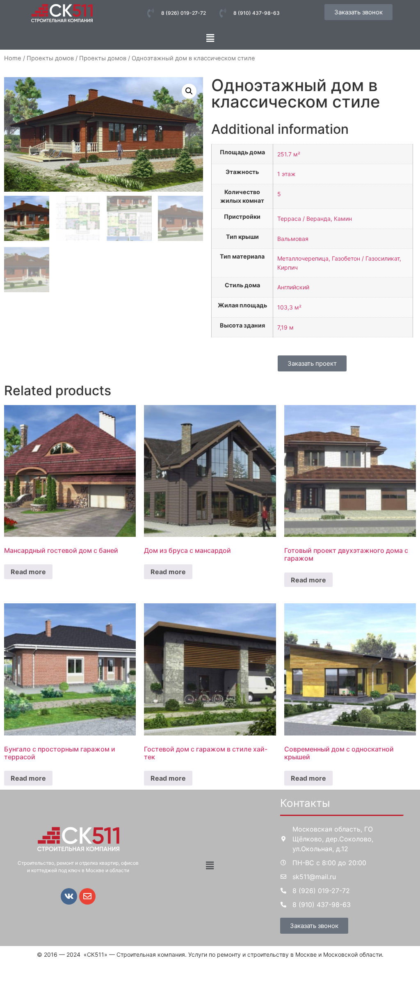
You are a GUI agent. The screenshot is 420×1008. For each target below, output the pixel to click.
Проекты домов (50, 58)
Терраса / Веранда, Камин (314, 218)
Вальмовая (292, 238)
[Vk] (69, 896)
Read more (28, 572)
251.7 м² (288, 154)
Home (12, 58)
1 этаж (286, 173)
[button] (210, 38)
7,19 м (285, 327)
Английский (293, 287)
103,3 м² (289, 307)
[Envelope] (87, 896)
